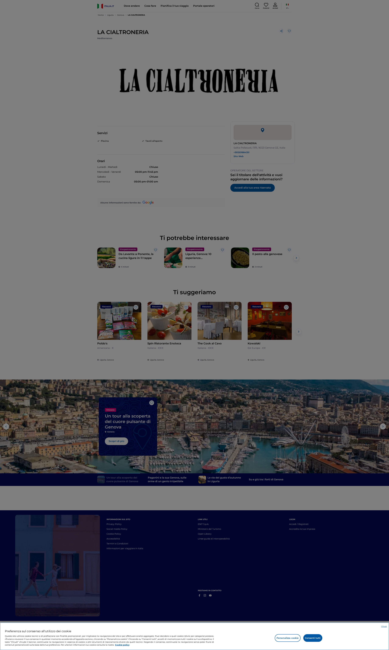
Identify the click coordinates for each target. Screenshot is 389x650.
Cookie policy (122, 645)
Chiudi (384, 626)
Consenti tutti (313, 638)
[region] (194, 636)
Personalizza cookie (288, 638)
